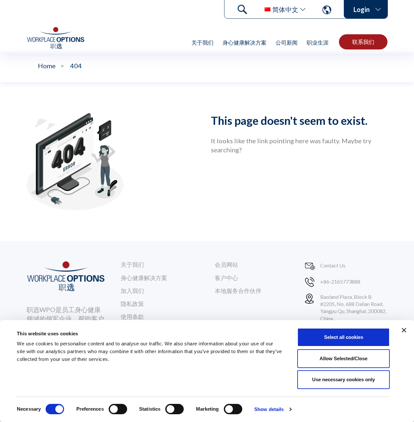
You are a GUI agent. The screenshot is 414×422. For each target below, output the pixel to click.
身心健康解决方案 (245, 42)
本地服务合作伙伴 (238, 290)
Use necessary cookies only (343, 379)
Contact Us (332, 265)
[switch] (118, 409)
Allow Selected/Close (343, 358)
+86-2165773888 (340, 281)
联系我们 (363, 41)
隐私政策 (132, 303)
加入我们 (132, 290)
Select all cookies (343, 337)
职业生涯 (318, 42)
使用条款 (132, 316)
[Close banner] (404, 330)
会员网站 (226, 264)
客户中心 (226, 277)
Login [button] (362, 9)
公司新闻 (287, 42)
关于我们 (202, 42)
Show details (269, 409)
